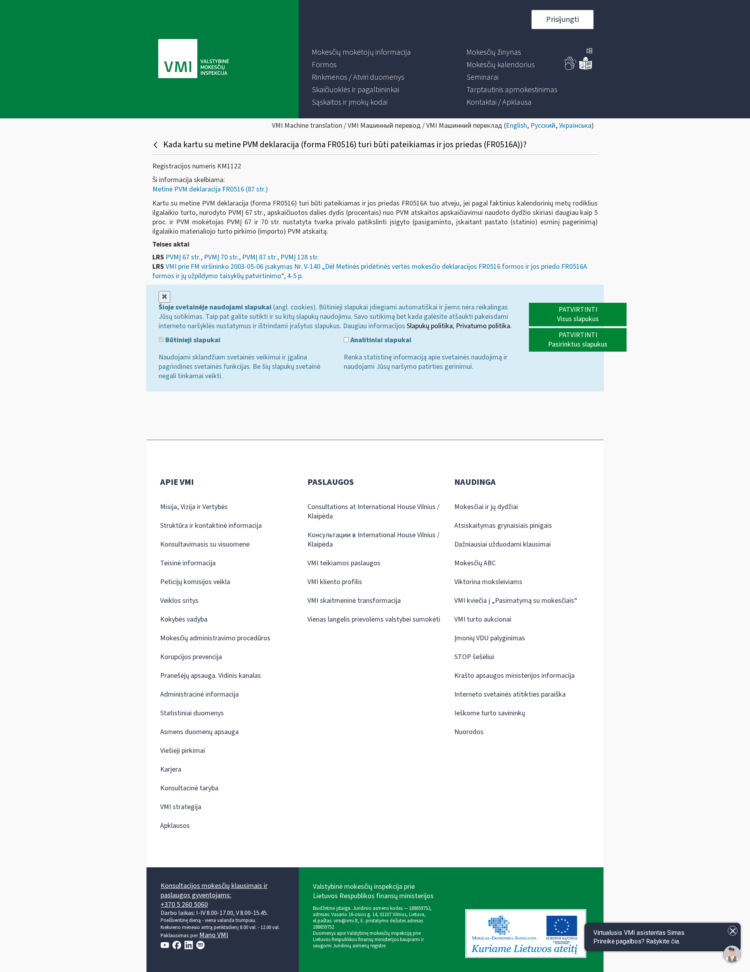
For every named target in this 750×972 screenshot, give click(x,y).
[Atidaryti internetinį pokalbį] (732, 954)
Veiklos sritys (179, 601)
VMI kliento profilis (334, 582)
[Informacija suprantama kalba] (586, 68)
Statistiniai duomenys (192, 713)
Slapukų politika (430, 326)
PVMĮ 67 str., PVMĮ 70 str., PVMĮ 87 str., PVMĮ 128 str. (242, 257)
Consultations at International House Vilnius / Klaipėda (373, 511)
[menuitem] (361, 52)
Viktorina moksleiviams (488, 582)
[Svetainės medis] (589, 51)
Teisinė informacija (188, 563)
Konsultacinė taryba (189, 788)
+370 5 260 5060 (184, 904)
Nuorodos (469, 732)
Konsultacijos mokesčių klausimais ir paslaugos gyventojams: (214, 890)
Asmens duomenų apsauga (199, 732)
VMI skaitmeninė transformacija (354, 601)
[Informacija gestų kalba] (571, 68)
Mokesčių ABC (475, 563)
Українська (575, 125)
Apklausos (175, 826)
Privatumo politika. (484, 326)
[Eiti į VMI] (193, 59)
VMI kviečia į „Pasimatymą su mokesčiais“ (515, 601)
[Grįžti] (156, 144)
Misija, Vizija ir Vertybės (194, 507)
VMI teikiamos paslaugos (343, 563)
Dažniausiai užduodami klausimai (502, 544)
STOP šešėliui (474, 657)
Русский (542, 125)
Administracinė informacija (199, 694)
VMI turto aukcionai (482, 619)
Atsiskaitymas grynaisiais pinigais (503, 526)
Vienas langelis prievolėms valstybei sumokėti (373, 619)
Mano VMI (213, 935)
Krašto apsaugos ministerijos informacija (514, 676)
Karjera (170, 769)
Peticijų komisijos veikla (195, 582)
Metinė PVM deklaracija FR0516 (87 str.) (210, 189)
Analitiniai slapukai (380, 340)
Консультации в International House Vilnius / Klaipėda (373, 539)
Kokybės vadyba (183, 619)
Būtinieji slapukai (192, 340)
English (516, 125)
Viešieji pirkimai (182, 751)
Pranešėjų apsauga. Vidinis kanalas (210, 676)
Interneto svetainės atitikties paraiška (510, 694)
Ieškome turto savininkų (489, 713)
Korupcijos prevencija (191, 657)
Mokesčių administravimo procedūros (215, 638)
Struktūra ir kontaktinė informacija (211, 526)
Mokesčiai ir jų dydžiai (486, 507)
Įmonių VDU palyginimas (489, 638)
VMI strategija (180, 807)
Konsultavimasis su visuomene (205, 544)
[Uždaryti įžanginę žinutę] (733, 931)
